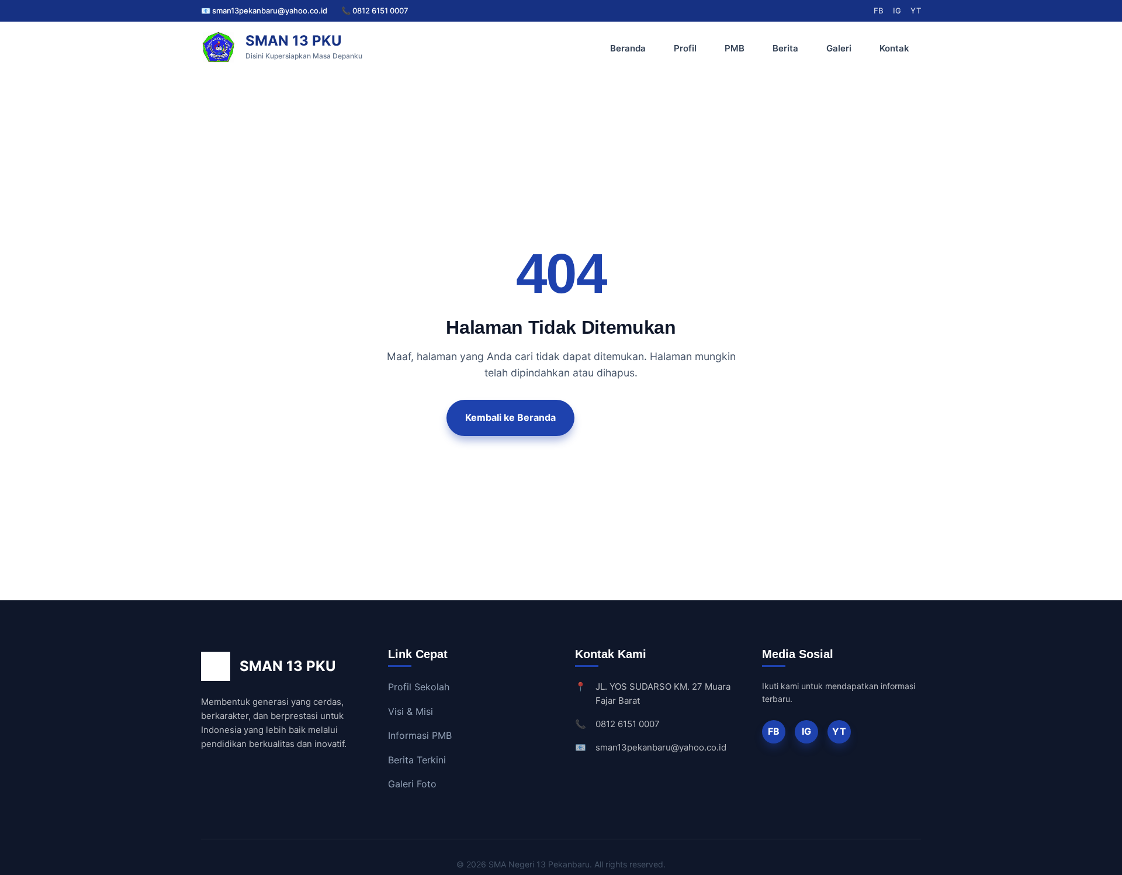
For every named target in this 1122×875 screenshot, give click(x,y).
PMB (734, 48)
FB (879, 10)
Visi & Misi (410, 711)
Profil (685, 48)
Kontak (894, 48)
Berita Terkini (417, 760)
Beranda (628, 48)
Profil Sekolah (418, 687)
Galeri (838, 48)
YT (915, 10)
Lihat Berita (630, 417)
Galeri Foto (412, 784)
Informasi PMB (420, 735)
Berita (785, 48)
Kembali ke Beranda (510, 417)
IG (897, 10)
